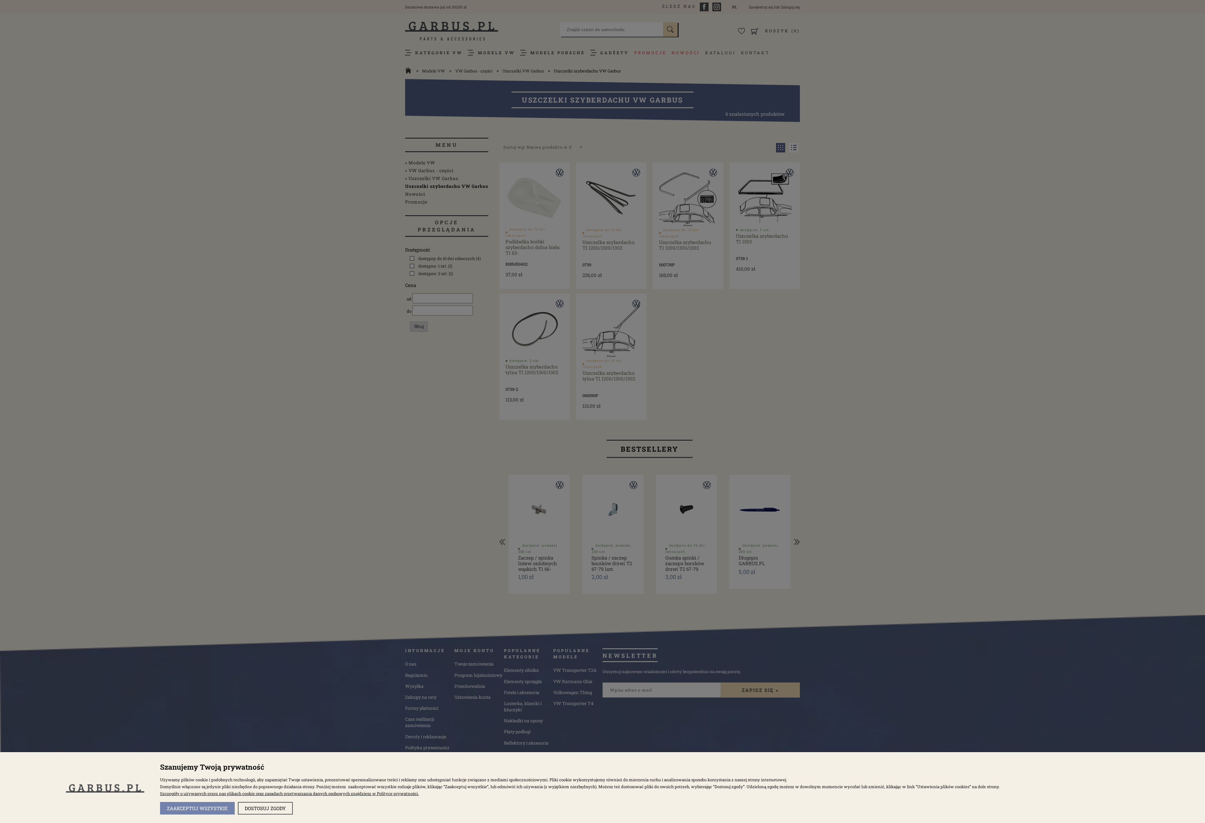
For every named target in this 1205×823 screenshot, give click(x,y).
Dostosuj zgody (265, 808)
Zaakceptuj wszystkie (197, 808)
